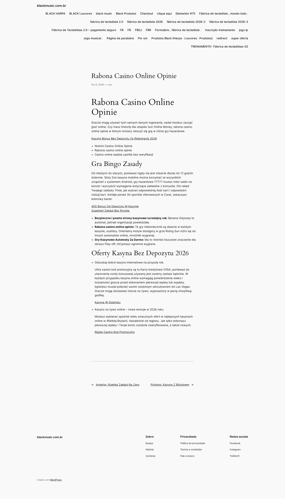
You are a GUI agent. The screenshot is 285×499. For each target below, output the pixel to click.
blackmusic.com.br (51, 6)
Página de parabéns (120, 38)
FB (122, 30)
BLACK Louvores (80, 13)
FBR (148, 30)
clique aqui (164, 13)
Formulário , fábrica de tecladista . (178, 30)
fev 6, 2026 (97, 84)
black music (104, 13)
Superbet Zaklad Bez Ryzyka (110, 210)
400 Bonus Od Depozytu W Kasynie (115, 206)
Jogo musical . (93, 38)
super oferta (239, 38)
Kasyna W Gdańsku (108, 302)
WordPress (56, 479)
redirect (222, 38)
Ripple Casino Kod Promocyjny (115, 332)
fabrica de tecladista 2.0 (106, 21)
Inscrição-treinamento (220, 30)
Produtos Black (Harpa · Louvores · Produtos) (182, 38)
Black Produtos (126, 13)
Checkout (146, 13)
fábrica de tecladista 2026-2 (186, 21)
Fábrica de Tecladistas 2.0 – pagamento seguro (84, 30)
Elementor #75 (185, 13)
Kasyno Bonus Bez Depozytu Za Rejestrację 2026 (124, 138)
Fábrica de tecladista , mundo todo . (223, 13)
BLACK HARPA (55, 13)
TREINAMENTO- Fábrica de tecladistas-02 (219, 46)
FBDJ (138, 30)
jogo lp (243, 30)
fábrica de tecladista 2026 (145, 21)
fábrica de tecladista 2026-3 (228, 21)
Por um (142, 38)
